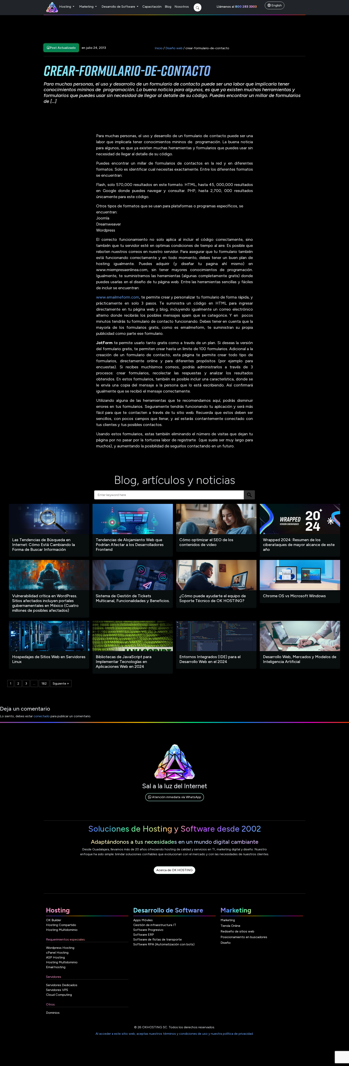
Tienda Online (230, 926)
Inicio (159, 48)
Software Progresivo (148, 930)
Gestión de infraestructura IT (154, 925)
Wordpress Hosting (60, 948)
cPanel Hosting (57, 952)
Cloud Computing (59, 995)
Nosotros (181, 6)
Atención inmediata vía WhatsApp (176, 797)
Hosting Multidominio (62, 930)
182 (44, 683)
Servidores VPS (57, 990)
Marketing (86, 6)
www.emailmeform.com (117, 297)
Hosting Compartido (61, 925)
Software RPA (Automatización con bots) (163, 944)
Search (249, 494)
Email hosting (55, 967)
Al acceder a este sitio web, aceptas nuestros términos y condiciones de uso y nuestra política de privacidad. (174, 1034)
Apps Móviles (143, 920)
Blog (168, 6)
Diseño (226, 943)
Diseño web (174, 48)
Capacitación (152, 6)
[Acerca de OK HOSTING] (174, 875)
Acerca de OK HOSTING (174, 870)
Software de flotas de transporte (157, 939)
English (276, 5)
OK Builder (53, 920)
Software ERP (143, 935)
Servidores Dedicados (61, 985)
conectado (42, 716)
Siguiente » (61, 683)
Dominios (53, 1013)
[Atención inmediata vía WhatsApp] (174, 802)
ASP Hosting (55, 957)
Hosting (65, 6)
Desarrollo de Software (119, 6)
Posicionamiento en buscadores (244, 937)
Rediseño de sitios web (237, 931)
